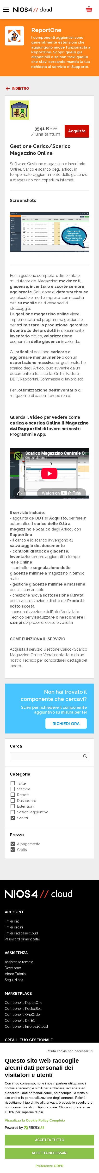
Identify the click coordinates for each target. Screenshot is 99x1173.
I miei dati (12, 921)
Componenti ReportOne (23, 1003)
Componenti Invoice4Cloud (26, 1026)
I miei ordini (14, 927)
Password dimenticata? (22, 939)
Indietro (17, 88)
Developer (13, 968)
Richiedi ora (66, 723)
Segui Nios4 (14, 980)
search (85, 756)
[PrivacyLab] (33, 1127)
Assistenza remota (19, 962)
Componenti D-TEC (20, 1020)
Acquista (77, 131)
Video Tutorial (16, 974)
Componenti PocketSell (23, 1009)
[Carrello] (89, 9)
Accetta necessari (50, 1153)
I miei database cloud (21, 933)
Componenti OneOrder (23, 1015)
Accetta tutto (49, 1140)
